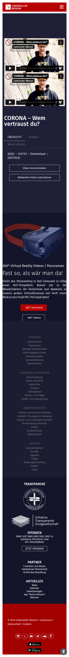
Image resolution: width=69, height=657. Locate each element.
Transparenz (34, 345)
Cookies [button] (27, 624)
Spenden (35, 337)
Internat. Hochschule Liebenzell (34, 412)
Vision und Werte (34, 380)
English (34, 466)
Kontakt (34, 451)
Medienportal (34, 434)
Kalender (34, 588)
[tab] (14, 137)
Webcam (34, 597)
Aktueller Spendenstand (34, 349)
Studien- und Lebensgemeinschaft (34, 420)
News (34, 585)
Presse (34, 458)
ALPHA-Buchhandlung (34, 572)
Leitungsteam (35, 391)
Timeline (34, 388)
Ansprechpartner (34, 448)
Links (34, 469)
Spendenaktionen (35, 360)
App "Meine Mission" (34, 594)
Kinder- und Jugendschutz (34, 399)
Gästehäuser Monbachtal (34, 569)
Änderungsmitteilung (34, 462)
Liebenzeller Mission (34, 372)
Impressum (46, 620)
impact (34, 427)
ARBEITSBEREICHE (34, 408)
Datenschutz (14, 624)
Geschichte (34, 384)
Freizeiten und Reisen (34, 566)
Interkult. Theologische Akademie (34, 416)
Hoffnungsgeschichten (34, 352)
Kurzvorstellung (34, 377)
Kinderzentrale (34, 430)
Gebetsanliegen (34, 591)
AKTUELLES (34, 581)
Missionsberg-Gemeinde (34, 423)
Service (34, 443)
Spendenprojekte (34, 356)
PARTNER (34, 562)
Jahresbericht (34, 341)
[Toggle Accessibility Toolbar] (63, 651)
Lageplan (34, 455)
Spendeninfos (34, 363)
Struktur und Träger (34, 395)
